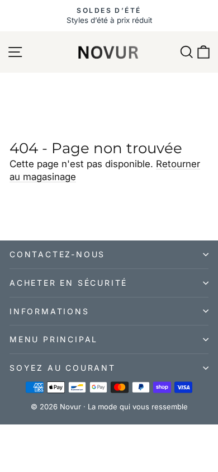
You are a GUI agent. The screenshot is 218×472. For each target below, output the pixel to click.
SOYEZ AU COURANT (63, 367)
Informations (49, 311)
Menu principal (54, 339)
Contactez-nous (57, 254)
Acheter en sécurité (68, 282)
